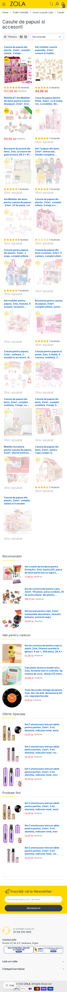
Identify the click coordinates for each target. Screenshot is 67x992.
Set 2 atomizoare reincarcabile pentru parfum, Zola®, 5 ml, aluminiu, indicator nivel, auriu (42, 727)
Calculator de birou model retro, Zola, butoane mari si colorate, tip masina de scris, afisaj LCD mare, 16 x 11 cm (43, 670)
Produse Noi (11, 793)
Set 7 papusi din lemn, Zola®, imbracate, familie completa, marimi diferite (47, 151)
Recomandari (12, 556)
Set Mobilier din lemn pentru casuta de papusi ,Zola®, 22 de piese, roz (17, 202)
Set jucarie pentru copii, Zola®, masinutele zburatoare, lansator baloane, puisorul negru (43, 614)
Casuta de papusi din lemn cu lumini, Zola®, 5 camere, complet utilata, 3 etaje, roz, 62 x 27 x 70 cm (49, 253)
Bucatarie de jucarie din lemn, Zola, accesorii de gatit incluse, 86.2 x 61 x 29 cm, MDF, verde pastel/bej (17, 151)
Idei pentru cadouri (16, 635)
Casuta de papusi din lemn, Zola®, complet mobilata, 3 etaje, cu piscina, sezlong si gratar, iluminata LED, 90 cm (18, 402)
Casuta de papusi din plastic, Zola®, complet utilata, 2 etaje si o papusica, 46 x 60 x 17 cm (48, 202)
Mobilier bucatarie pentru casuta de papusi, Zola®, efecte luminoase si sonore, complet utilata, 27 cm (18, 449)
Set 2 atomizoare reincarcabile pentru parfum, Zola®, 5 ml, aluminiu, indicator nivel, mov (42, 771)
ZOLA (27, 984)
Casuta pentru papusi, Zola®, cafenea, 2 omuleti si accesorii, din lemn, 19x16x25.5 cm (17, 354)
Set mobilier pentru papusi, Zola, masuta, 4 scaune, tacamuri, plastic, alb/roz (17, 303)
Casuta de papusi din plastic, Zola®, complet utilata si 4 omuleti (17, 500)
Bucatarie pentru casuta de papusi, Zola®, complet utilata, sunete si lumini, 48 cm (48, 303)
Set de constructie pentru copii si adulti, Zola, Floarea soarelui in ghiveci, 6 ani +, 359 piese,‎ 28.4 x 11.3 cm (43, 648)
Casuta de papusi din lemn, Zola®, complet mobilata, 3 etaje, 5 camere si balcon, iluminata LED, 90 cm (47, 402)
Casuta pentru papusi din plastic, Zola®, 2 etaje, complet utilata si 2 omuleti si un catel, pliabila (17, 253)
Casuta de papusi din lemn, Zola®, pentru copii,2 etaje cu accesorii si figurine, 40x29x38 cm (47, 449)
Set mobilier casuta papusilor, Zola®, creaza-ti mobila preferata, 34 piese (46, 50)
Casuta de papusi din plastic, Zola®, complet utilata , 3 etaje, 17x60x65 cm (17, 50)
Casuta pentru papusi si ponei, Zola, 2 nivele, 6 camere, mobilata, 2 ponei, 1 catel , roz (48, 354)
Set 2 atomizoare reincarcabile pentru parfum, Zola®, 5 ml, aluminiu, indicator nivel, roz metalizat (42, 749)
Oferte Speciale (13, 714)
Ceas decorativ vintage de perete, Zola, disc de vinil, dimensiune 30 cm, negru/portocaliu (44, 693)
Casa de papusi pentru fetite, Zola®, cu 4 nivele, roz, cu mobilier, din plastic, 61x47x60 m (49, 100)
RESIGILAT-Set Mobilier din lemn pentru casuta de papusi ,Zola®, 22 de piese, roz (17, 100)
